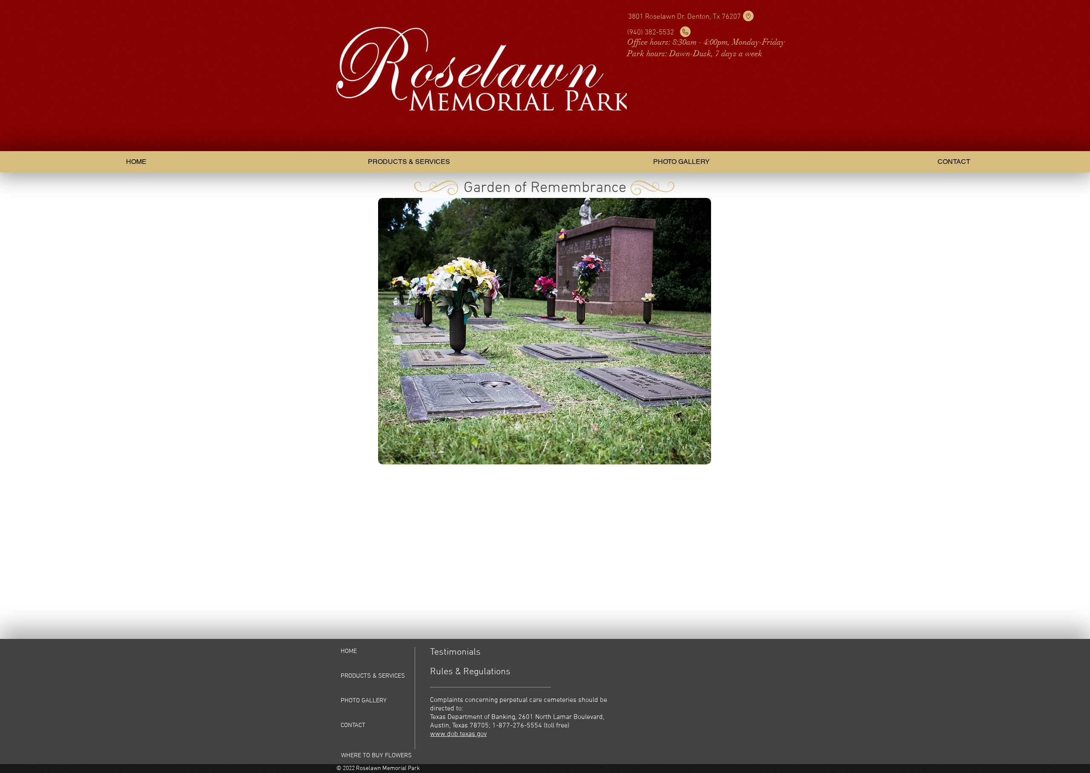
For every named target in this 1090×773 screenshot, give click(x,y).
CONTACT (353, 725)
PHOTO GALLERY (364, 700)
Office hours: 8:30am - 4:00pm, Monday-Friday (706, 42)
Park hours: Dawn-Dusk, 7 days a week (694, 54)
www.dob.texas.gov (458, 734)
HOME (349, 651)
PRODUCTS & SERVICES (373, 676)
